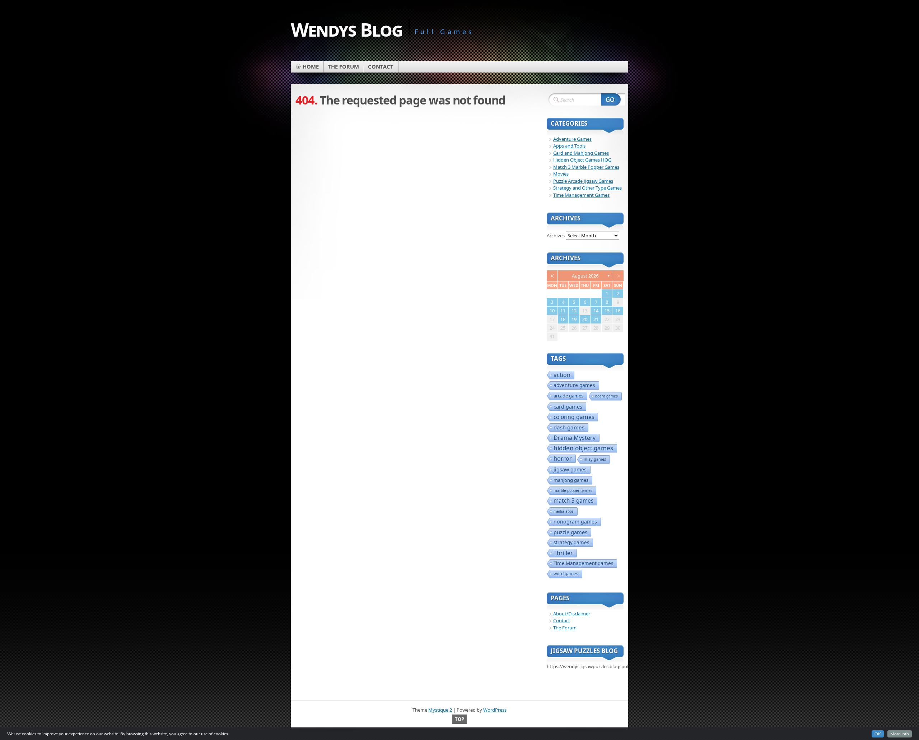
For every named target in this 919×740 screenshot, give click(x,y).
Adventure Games (572, 139)
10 (552, 310)
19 (574, 319)
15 (607, 310)
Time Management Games (581, 195)
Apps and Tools (569, 146)
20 (584, 319)
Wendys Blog (346, 29)
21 (595, 319)
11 (562, 310)
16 (617, 310)
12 (574, 310)
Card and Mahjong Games (581, 153)
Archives (556, 235)
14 (595, 310)
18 (562, 319)
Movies (561, 174)
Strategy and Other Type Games (587, 188)
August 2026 (585, 276)
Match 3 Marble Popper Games (586, 167)
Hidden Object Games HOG (582, 160)
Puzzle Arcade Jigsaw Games (583, 181)
